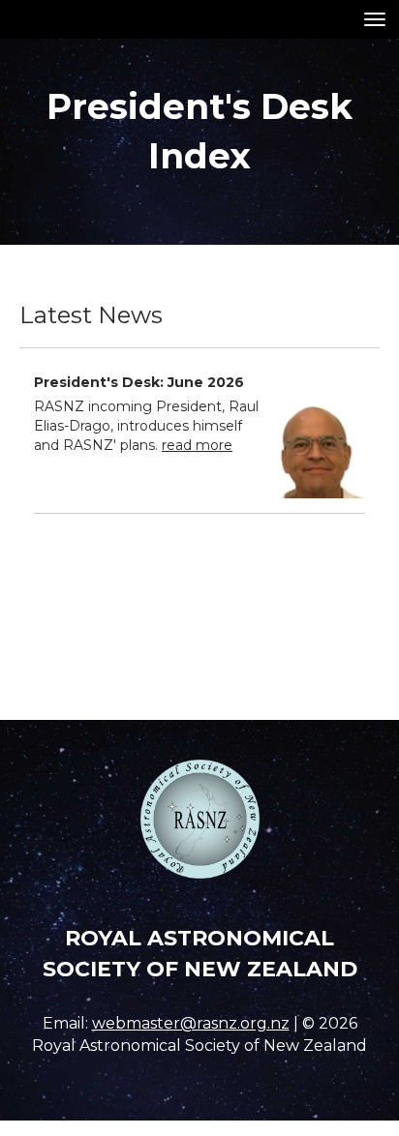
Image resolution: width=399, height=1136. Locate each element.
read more (197, 445)
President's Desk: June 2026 (139, 382)
